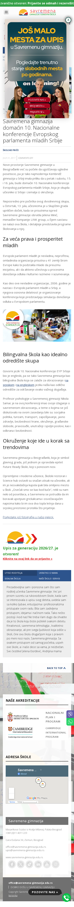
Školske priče (11, 150)
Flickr (55, 864)
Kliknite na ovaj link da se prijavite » (27, 559)
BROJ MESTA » (37, 105)
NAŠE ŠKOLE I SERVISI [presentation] (49, 578)
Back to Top (55, 668)
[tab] (20, 573)
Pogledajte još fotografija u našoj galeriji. (28, 517)
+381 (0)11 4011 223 (16, 833)
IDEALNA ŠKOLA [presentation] (12, 578)
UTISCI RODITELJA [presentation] (13, 572)
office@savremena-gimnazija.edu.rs (26, 846)
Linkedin (38, 864)
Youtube (46, 864)
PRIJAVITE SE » (37, 112)
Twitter (20, 864)
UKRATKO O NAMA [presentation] (48, 572)
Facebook (12, 864)
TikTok (29, 864)
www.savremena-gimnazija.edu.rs (24, 857)
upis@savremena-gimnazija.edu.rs (25, 850)
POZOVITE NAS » (37, 99)
